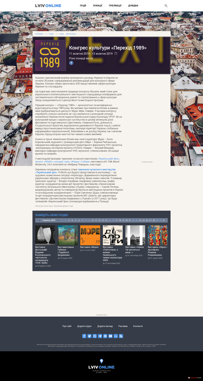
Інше (62, 34)
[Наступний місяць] (58, 220)
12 (99, 220)
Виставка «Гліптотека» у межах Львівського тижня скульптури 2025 (112, 254)
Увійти (132, 346)
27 (150, 220)
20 (127, 220)
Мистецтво (71, 34)
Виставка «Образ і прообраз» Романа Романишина (157, 251)
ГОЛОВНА (39, 34)
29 (157, 220)
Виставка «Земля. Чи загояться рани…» (134, 250)
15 (110, 220)
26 (147, 220)
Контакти (138, 326)
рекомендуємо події (64, 206)
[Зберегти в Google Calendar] (115, 53)
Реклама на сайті (147, 162)
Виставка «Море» (89, 247)
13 (103, 220)
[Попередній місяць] (39, 220)
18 (120, 220)
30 (161, 220)
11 (96, 220)
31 (164, 220)
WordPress (125, 346)
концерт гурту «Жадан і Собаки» (72, 161)
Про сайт (67, 326)
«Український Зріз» (108, 158)
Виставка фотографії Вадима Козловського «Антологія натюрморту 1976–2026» (43, 255)
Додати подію (84, 326)
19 (123, 220)
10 (93, 220)
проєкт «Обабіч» (44, 161)
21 (130, 220)
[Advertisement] (147, 118)
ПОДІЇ (51, 34)
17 (116, 220)
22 (133, 220)
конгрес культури (44, 206)
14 (106, 220)
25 (144, 220)
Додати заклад (105, 326)
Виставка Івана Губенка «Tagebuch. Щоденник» (66, 251)
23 (137, 220)
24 (140, 220)
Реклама (122, 326)
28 (154, 220)
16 (113, 220)
